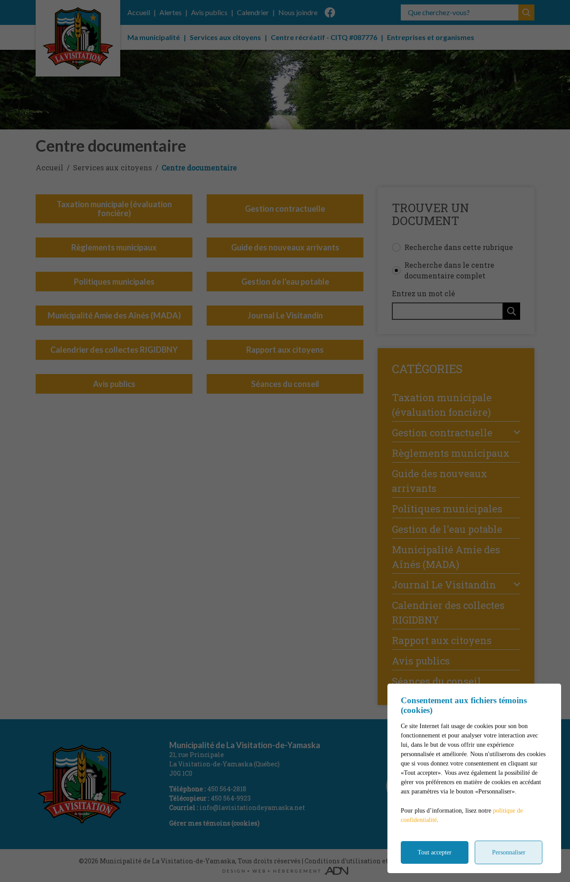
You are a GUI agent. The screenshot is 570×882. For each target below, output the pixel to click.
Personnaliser (508, 852)
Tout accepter (435, 852)
